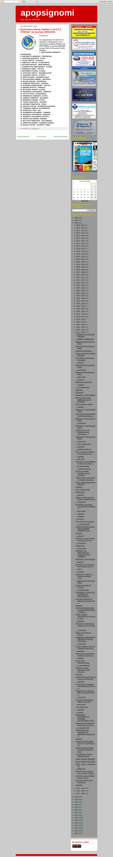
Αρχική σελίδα (41, 136)
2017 (76, 812)
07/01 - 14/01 (80, 793)
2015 (76, 818)
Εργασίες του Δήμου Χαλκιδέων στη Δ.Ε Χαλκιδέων (83, 473)
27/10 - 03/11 (80, 249)
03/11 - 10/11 (80, 246)
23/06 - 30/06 (80, 285)
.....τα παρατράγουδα (83, 524)
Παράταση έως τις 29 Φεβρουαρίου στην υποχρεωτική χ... (82, 432)
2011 (76, 828)
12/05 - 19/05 (80, 301)
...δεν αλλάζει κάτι (82, 707)
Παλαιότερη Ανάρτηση (61, 136)
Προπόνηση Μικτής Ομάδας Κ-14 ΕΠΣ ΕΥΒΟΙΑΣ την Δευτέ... (85, 750)
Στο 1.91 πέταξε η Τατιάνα (84, 404)
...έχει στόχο (80, 519)
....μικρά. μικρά (81, 704)
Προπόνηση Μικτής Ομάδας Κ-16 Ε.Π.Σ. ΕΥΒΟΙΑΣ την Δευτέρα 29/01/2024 (41, 30)
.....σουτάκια (80, 385)
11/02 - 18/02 (80, 327)
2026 (76, 218)
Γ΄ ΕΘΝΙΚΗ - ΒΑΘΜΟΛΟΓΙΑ (85, 339)
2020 (76, 805)
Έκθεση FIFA (80, 546)
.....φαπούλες (80, 379)
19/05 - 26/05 (80, 298)
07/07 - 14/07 (80, 280)
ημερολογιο (84, 200)
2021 (76, 802)
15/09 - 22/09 (80, 264)
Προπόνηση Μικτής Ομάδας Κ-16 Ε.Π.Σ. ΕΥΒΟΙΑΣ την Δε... (85, 743)
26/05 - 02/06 (80, 296)
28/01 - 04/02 (80, 332)
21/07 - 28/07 (80, 275)
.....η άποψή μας (81, 630)
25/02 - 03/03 (80, 322)
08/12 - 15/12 (80, 233)
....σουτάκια (79, 712)
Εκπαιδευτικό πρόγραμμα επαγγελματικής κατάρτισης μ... (85, 506)
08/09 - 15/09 (80, 267)
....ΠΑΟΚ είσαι (80, 769)
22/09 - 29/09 (80, 262)
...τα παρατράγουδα (82, 590)
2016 (76, 815)
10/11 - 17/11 (80, 243)
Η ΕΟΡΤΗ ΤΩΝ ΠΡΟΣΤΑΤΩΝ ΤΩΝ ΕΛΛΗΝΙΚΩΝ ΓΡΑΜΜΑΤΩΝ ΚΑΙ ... (85, 528)
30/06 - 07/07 (80, 283)
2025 (76, 220)
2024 (76, 223)
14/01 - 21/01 (80, 791)
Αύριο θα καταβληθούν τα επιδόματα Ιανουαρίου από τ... (85, 601)
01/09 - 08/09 (80, 270)
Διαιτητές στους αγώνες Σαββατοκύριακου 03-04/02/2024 (83, 399)
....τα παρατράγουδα (82, 387)
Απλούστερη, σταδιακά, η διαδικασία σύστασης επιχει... (84, 576)
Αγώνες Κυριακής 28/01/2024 (85, 759)
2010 (76, 831)
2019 (76, 807)
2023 (76, 797)
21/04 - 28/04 (80, 309)
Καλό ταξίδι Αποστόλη (83, 489)
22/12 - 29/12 (80, 228)
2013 (76, 823)
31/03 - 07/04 (80, 317)
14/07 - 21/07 (80, 277)
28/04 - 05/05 (80, 306)
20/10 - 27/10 (80, 251)
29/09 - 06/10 (80, 259)
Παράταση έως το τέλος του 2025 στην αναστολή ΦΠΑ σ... (85, 692)
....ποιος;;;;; (79, 569)
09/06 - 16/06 (80, 290)
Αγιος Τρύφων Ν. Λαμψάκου (85, 521)
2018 (76, 810)
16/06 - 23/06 (80, 288)
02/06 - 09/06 (80, 293)
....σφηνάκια (80, 362)
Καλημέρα (79, 390)
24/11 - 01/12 (80, 238)
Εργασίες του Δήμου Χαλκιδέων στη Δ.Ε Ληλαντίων (83, 670)
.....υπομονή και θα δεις (83, 469)
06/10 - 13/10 (80, 256)
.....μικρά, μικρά (81, 548)
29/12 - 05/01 (80, 225)
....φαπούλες (80, 651)
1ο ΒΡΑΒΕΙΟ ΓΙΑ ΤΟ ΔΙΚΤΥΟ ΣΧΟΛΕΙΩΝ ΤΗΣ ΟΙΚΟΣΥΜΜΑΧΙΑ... (85, 594)
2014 (76, 820)
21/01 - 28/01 (80, 788)
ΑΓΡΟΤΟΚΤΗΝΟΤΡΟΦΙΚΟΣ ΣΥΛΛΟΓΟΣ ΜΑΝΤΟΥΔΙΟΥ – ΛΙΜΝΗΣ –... (85, 610)
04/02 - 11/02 (80, 330)
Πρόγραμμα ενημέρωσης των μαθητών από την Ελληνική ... (85, 625)
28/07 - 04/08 (80, 272)
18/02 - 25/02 (80, 324)
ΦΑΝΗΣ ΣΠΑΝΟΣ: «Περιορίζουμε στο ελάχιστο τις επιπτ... (85, 616)
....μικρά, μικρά (81, 377)
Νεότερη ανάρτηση (23, 136)
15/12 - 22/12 (80, 230)
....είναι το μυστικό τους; (83, 444)
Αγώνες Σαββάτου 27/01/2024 (85, 761)
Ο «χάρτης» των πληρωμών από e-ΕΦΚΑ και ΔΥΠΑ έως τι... (85, 686)
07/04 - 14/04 (80, 314)
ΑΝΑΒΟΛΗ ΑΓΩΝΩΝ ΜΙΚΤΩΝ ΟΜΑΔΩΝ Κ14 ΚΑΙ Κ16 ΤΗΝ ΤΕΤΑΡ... (85, 639)
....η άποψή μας (81, 370)
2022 (76, 799)
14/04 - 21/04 (80, 311)
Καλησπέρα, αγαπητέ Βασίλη (85, 559)
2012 (76, 825)
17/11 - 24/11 (80, 241)
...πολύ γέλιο (80, 459)
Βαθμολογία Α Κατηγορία (84, 351)
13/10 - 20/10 (80, 254)
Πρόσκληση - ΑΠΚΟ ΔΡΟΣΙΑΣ (85, 395)
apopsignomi (47, 12)
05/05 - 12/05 (80, 303)
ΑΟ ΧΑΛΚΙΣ (80, 392)
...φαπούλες (80, 562)
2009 (76, 833)
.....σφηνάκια (80, 681)
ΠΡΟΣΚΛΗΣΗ (80, 492)
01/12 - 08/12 (80, 235)
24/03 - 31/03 (80, 319)
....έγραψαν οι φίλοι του (83, 449)
